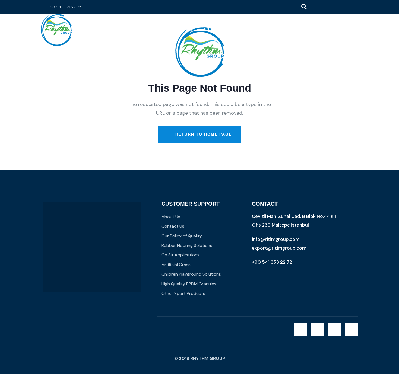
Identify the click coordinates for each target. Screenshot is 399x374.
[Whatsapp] (344, 7)
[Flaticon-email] (355, 7)
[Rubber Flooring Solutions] (56, 30)
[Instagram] (333, 7)
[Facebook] (322, 7)
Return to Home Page (203, 134)
